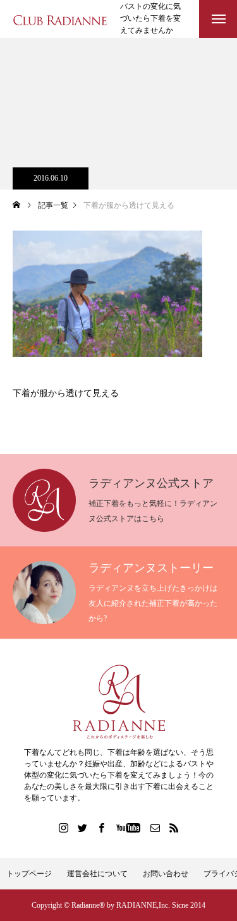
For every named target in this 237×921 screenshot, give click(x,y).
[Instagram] (63, 827)
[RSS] (173, 827)
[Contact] (155, 827)
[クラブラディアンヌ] (60, 19)
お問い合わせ (165, 873)
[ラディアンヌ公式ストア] (118, 702)
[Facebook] (101, 827)
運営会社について (97, 873)
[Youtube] (128, 827)
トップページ (29, 873)
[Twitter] (82, 827)
